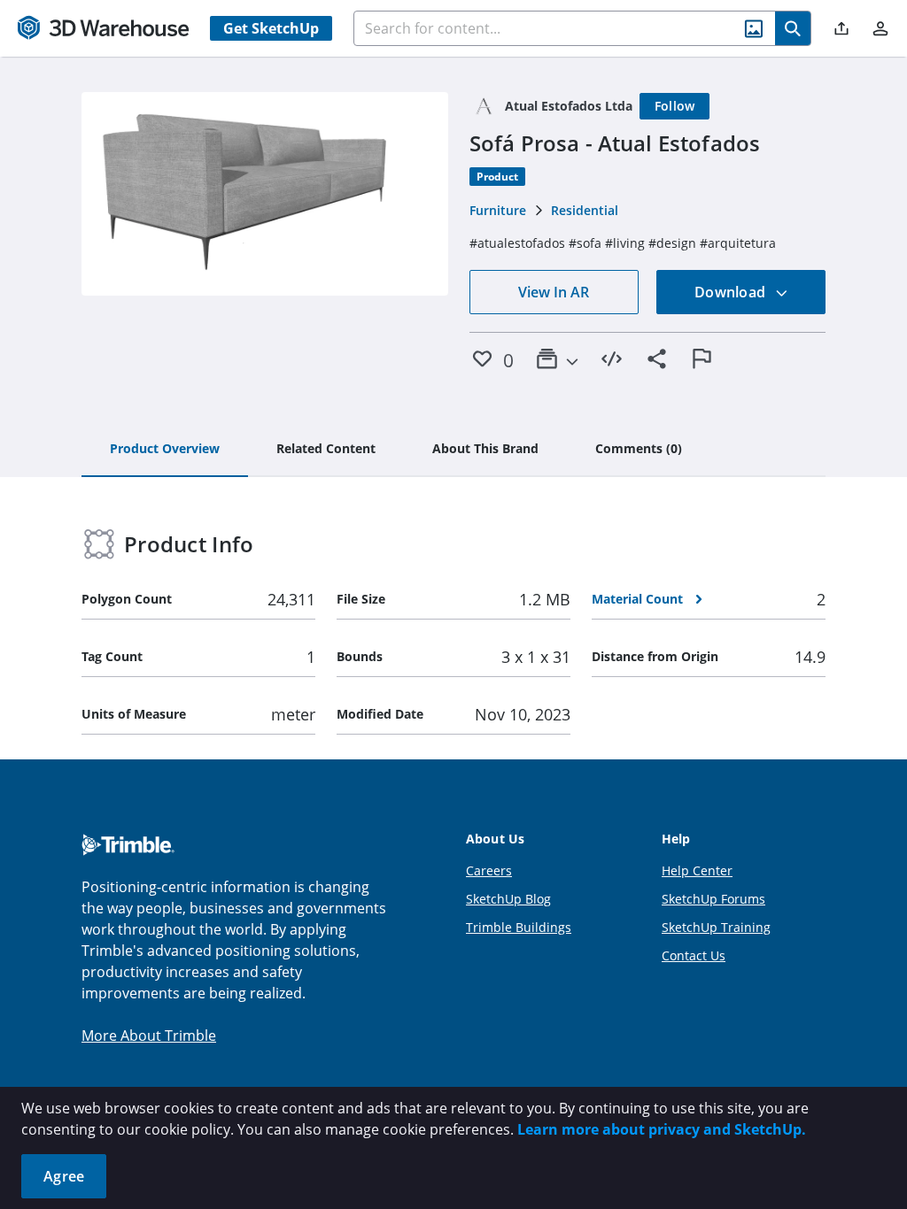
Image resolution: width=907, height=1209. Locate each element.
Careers (489, 870)
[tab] (164, 449)
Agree (63, 1176)
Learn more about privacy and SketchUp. (661, 1129)
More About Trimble (148, 1035)
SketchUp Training (716, 927)
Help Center (697, 870)
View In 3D (265, 194)
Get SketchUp (271, 28)
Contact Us (693, 955)
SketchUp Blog (508, 898)
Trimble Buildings (518, 927)
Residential (584, 210)
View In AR (553, 292)
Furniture (497, 210)
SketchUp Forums (713, 898)
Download (731, 292)
